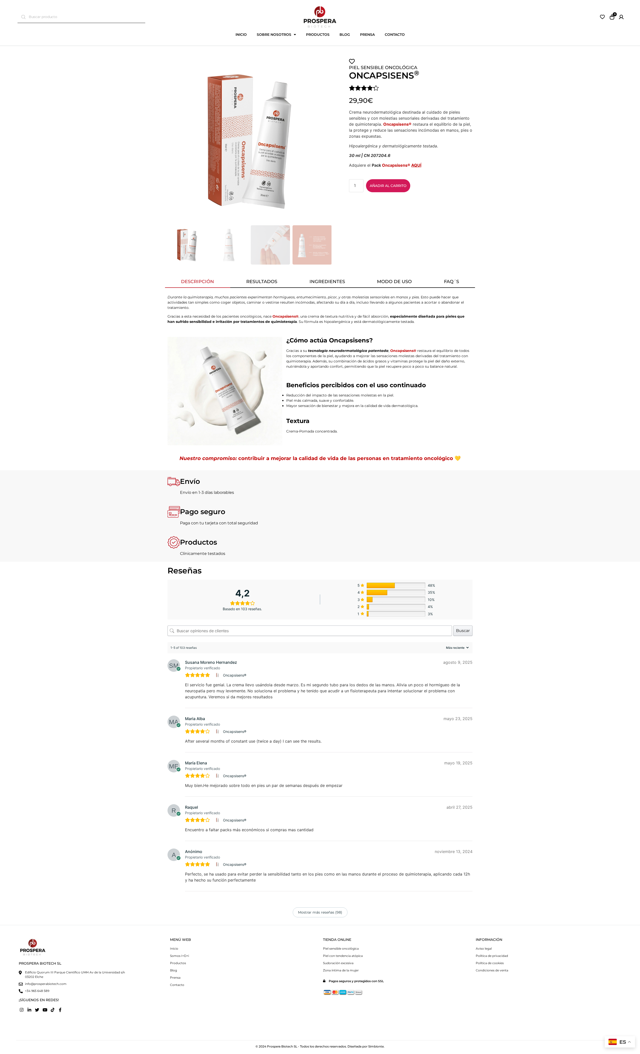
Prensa (367, 34)
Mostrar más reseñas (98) (320, 912)
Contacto (395, 34)
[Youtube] (45, 1010)
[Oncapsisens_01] (250, 141)
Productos (318, 34)
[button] (172, 140)
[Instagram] (22, 1010)
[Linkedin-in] (29, 1010)
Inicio (241, 34)
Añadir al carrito (388, 185)
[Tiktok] (53, 1010)
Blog (345, 34)
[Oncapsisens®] (218, 675)
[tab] (197, 282)
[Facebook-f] (60, 1010)
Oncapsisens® (234, 675)
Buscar (463, 630)
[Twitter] (37, 1010)
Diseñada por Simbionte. (366, 1046)
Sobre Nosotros (274, 34)
